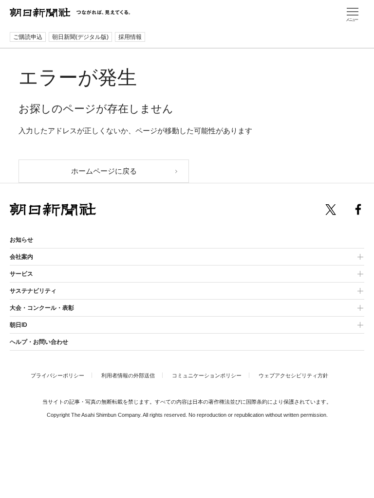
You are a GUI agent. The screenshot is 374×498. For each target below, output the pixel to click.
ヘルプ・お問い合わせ (39, 341)
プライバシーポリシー (57, 375)
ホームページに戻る (104, 171)
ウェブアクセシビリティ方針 (293, 375)
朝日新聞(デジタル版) (80, 37)
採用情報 (130, 37)
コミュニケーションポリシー (207, 375)
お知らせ (21, 239)
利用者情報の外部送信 (128, 375)
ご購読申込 (27, 37)
